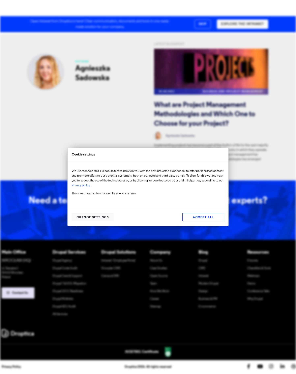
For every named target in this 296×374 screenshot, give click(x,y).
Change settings (93, 217)
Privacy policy (81, 185)
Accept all (203, 217)
